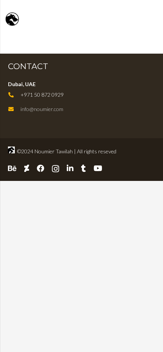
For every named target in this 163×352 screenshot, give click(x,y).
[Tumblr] (83, 168)
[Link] (33, 19)
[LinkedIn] (70, 168)
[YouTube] (98, 168)
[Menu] (154, 18)
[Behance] (12, 168)
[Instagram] (55, 169)
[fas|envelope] (14, 109)
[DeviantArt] (26, 168)
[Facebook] (40, 168)
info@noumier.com (41, 109)
